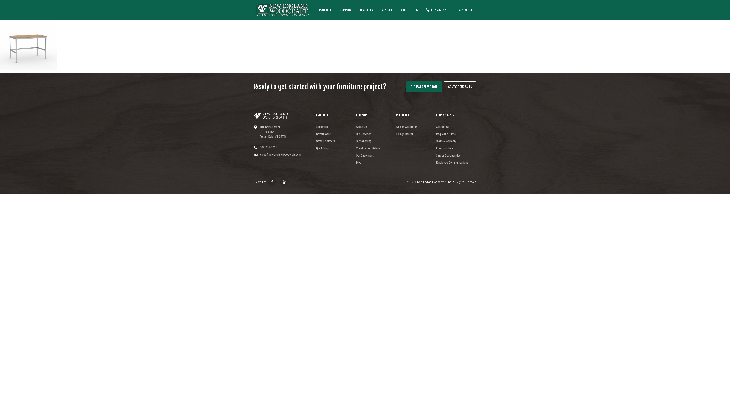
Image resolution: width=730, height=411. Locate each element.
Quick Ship (322, 148)
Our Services (363, 134)
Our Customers (365, 155)
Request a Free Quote (424, 87)
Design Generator (406, 127)
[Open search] (417, 10)
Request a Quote (446, 134)
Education (322, 127)
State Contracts (325, 141)
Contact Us (465, 10)
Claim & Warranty (446, 141)
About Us (361, 127)
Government (323, 134)
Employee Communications (452, 162)
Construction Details (368, 148)
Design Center (404, 134)
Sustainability (363, 141)
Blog (403, 10)
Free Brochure (444, 148)
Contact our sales (460, 87)
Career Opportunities (448, 155)
